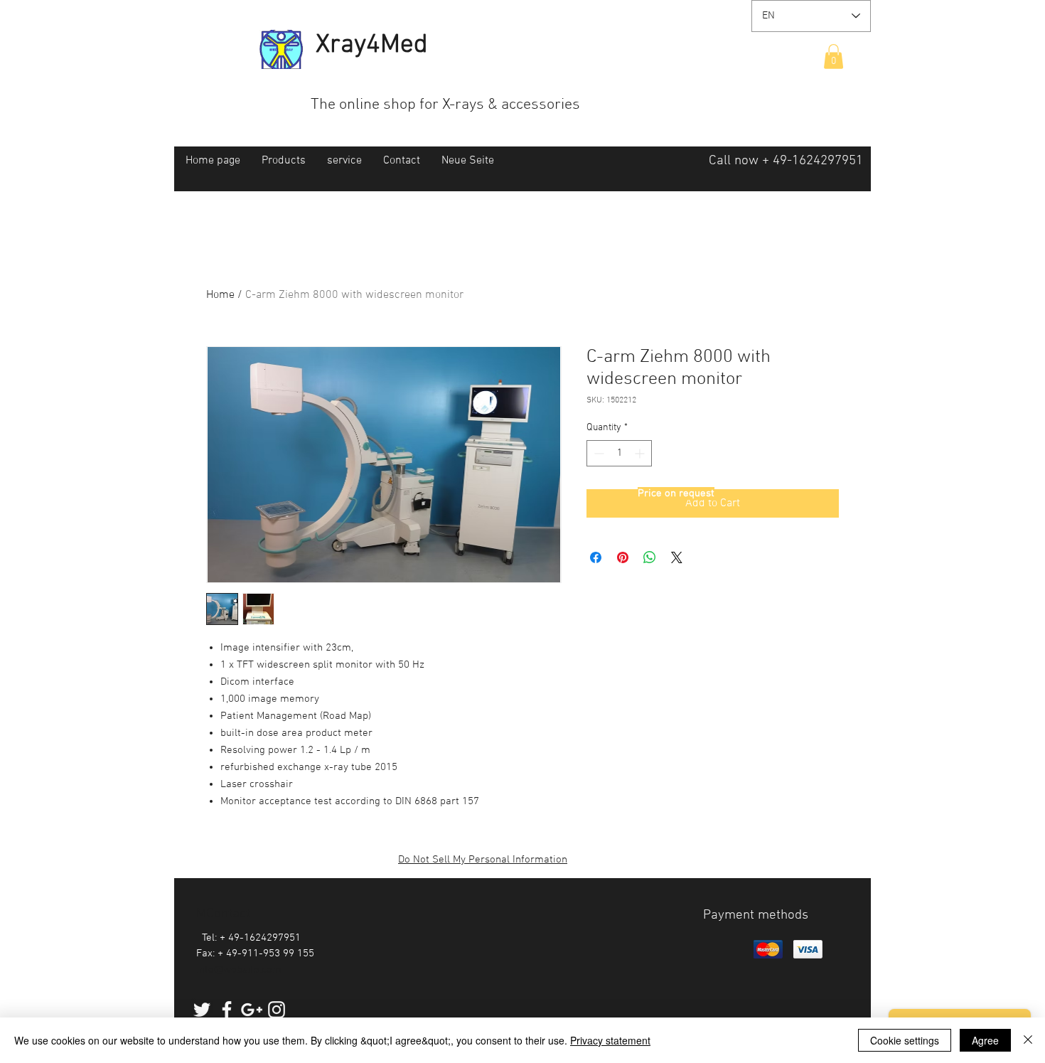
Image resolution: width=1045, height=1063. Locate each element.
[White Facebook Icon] (226, 1009)
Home (220, 295)
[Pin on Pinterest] (622, 557)
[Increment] (641, 453)
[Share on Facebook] (595, 557)
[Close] (1027, 1040)
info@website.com (239, 969)
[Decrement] (597, 453)
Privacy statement (610, 1040)
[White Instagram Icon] (276, 1009)
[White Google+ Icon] (251, 1009)
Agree (985, 1040)
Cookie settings (904, 1040)
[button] (833, 56)
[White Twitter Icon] (202, 1009)
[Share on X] (676, 557)
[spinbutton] (619, 453)
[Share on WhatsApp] (649, 557)
